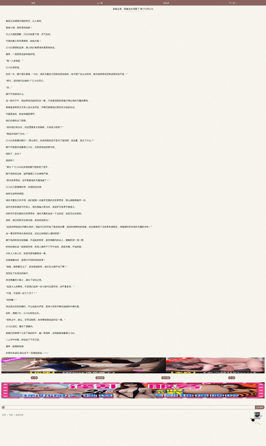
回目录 (166, 3)
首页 (33, 3)
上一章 (100, 3)
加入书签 (166, 378)
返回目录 (100, 378)
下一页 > (232, 3)
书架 (11, 415)
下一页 (231, 378)
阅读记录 (19, 415)
